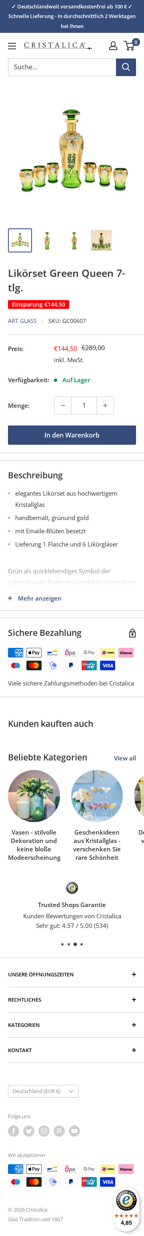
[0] (129, 45)
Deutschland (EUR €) (36, 1091)
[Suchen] (126, 67)
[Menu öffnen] (12, 46)
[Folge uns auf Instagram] (44, 1131)
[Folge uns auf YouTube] (74, 1131)
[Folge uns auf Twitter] (28, 1131)
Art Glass (22, 321)
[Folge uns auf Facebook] (13, 1131)
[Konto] (113, 45)
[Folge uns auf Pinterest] (59, 1131)
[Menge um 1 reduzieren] (62, 405)
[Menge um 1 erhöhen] (105, 405)
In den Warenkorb (72, 435)
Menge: (19, 405)
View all (125, 758)
